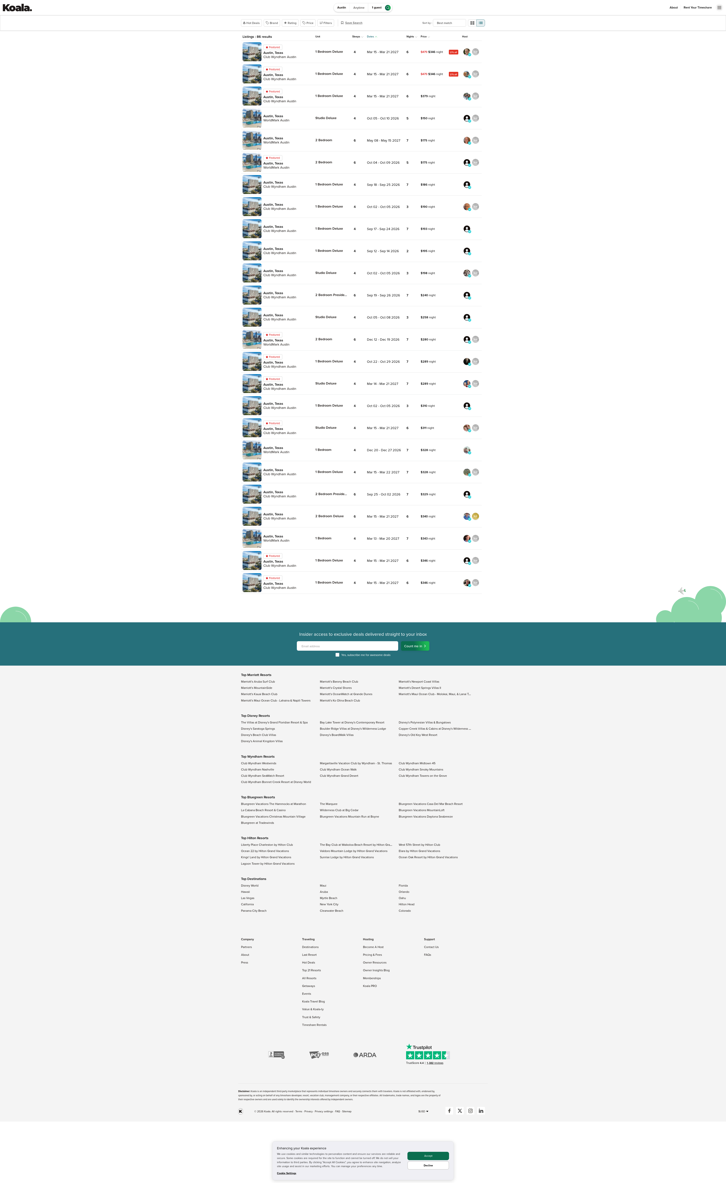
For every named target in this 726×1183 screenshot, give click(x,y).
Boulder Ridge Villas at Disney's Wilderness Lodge (353, 728)
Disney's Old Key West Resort (418, 735)
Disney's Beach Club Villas (258, 735)
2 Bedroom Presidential (333, 294)
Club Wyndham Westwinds (258, 763)
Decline (428, 1165)
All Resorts (309, 978)
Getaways (308, 986)
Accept (428, 1156)
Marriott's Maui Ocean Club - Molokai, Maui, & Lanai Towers (437, 694)
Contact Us (431, 947)
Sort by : (427, 23)
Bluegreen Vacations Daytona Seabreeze (426, 816)
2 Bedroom (323, 140)
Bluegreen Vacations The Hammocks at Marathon (273, 804)
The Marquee (328, 804)
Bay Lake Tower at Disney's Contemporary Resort (352, 722)
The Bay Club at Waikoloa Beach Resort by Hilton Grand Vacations (363, 845)
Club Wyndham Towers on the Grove (423, 776)
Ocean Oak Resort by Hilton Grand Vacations (428, 857)
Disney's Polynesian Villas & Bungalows (425, 722)
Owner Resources (374, 962)
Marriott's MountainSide (256, 688)
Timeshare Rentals (314, 1025)
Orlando (404, 892)
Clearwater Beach (331, 911)
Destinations (310, 947)
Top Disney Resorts (255, 715)
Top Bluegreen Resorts (258, 797)
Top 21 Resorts (311, 970)
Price (309, 23)
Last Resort (309, 955)
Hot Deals (253, 23)
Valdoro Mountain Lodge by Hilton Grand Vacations (353, 851)
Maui (323, 885)
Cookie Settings (286, 1173)
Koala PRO (370, 986)
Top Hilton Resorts (254, 838)
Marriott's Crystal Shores (336, 688)
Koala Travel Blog (313, 1001)
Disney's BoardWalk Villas (337, 735)
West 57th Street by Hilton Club (419, 845)
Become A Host (373, 947)
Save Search (353, 23)
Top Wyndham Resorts (258, 756)
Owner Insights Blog (376, 970)
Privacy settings (324, 1111)
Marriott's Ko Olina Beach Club (340, 700)
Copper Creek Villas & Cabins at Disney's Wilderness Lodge (438, 728)
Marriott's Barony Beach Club (339, 681)
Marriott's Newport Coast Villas (419, 681)
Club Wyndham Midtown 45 (417, 763)
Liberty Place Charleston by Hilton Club (267, 845)
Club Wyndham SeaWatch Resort (262, 776)
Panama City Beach (254, 911)
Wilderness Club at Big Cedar (339, 810)
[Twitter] (460, 1111)
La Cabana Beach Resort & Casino (263, 810)
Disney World (249, 885)
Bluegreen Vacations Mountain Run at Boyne (349, 816)
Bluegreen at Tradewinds (257, 823)
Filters (327, 23)
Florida (403, 885)
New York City (329, 904)
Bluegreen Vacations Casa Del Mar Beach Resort (431, 804)
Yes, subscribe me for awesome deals (365, 655)
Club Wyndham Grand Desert (339, 776)
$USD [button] (421, 1111)
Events (306, 994)
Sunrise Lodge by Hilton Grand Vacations (347, 857)
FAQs (427, 955)
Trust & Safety (311, 1017)
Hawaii (245, 892)
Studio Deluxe (326, 118)
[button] (259, 45)
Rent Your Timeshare (698, 7)
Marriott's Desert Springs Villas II (420, 688)
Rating (292, 23)
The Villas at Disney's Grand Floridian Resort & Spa (274, 722)
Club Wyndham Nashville (257, 769)
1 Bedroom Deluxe (329, 51)
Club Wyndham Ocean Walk (338, 769)
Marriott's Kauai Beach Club (259, 694)
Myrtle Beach (328, 898)
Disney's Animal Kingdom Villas (262, 741)
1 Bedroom (323, 449)
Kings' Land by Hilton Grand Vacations (266, 857)
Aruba (324, 892)
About (674, 7)
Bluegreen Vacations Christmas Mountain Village (273, 816)
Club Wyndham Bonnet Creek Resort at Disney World (276, 782)
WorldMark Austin (276, 120)
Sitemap (346, 1111)
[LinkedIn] (481, 1111)
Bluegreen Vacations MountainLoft (421, 810)
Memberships (372, 978)
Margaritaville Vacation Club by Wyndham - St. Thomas (356, 763)
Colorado (405, 911)
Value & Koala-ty (313, 1009)
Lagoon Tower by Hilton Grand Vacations (268, 863)
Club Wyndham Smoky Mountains (421, 769)
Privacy (308, 1111)
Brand (274, 23)
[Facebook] (449, 1111)
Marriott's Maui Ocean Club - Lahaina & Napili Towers (275, 700)
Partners (246, 947)
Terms (298, 1111)
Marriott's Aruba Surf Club (258, 681)
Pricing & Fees (372, 955)
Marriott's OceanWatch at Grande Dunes (346, 694)
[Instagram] (470, 1111)
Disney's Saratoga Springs (258, 728)
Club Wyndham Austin (279, 56)
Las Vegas (247, 898)
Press (244, 962)
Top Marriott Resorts (256, 675)
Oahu (402, 898)
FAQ (338, 1111)
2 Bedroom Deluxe (329, 516)
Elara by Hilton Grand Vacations (419, 851)
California (247, 904)
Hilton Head (406, 904)
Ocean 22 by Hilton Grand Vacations (265, 851)
